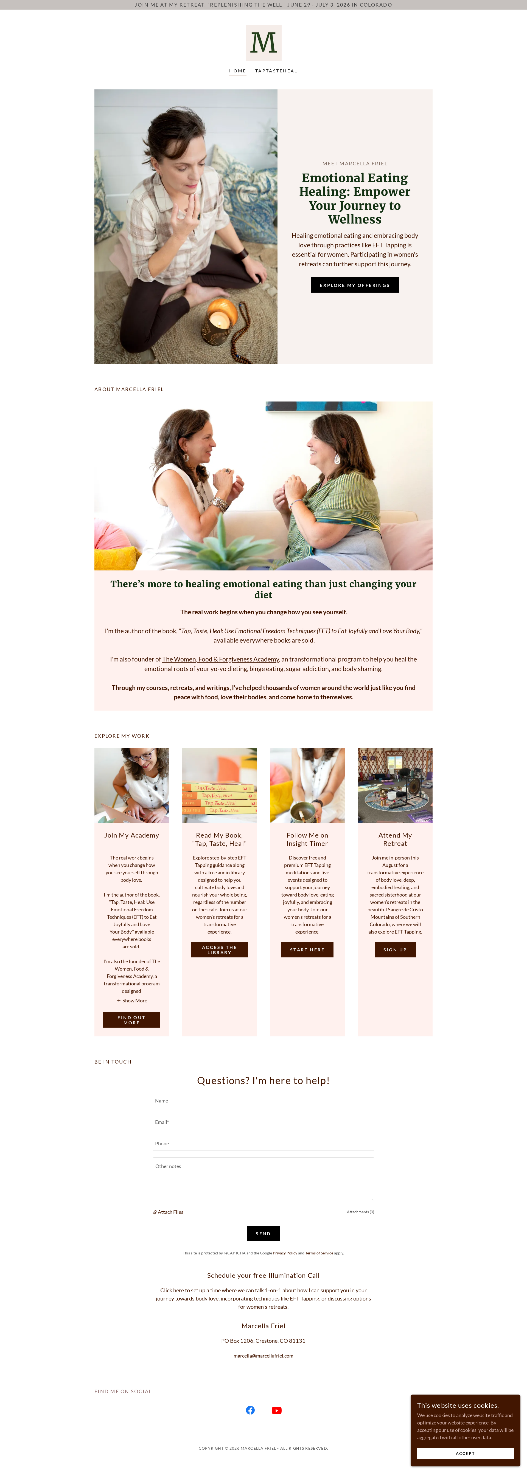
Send (263, 1233)
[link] (264, 42)
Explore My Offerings (355, 285)
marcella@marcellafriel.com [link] (263, 1356)
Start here (307, 949)
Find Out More (131, 1020)
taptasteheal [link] (276, 70)
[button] (131, 1000)
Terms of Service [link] (319, 1253)
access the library (219, 950)
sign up (395, 949)
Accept (465, 1453)
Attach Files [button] (170, 1212)
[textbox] (263, 1100)
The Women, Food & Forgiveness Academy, (221, 659)
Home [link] (237, 70)
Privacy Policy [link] (285, 1253)
